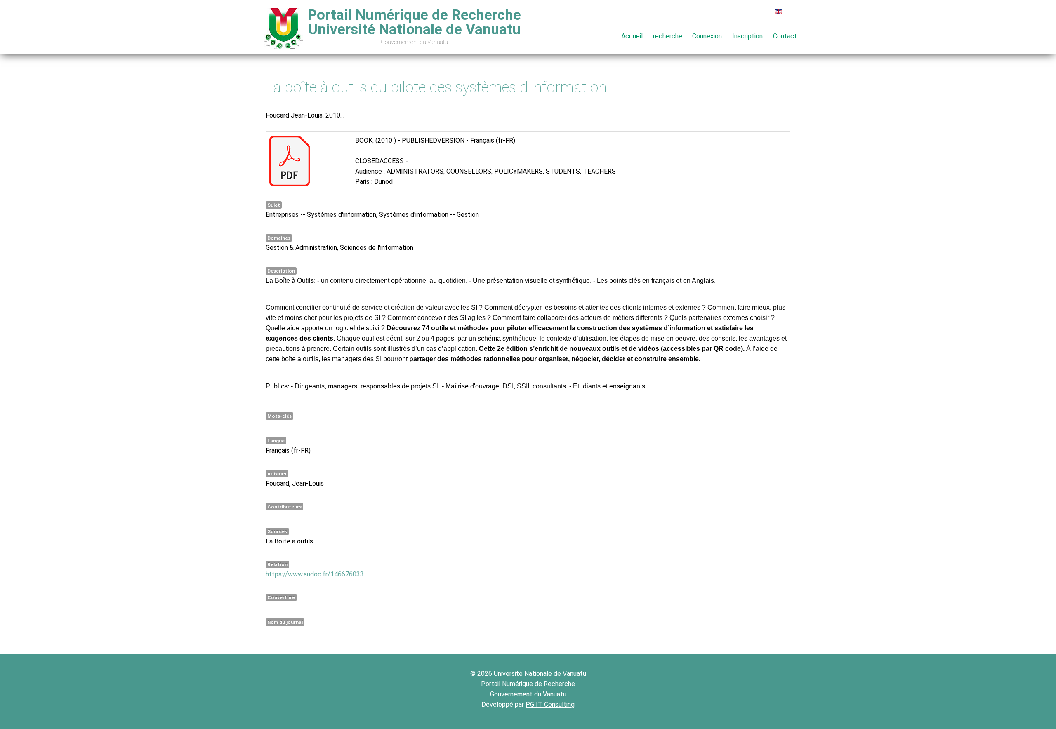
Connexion (707, 36)
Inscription (747, 36)
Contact (785, 36)
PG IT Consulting (550, 704)
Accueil (632, 36)
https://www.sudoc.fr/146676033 (315, 574)
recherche (667, 36)
